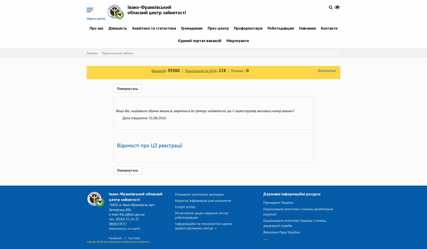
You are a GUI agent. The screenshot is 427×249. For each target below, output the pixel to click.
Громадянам (192, 28)
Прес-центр (218, 28)
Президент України (278, 202)
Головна (92, 53)
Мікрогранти (237, 40)
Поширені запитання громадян (199, 194)
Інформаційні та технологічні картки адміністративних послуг (203, 225)
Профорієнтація (248, 28)
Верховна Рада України (281, 232)
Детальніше (327, 70)
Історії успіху (185, 206)
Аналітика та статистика (154, 28)
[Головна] (117, 12)
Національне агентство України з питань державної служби (294, 223)
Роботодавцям (281, 28)
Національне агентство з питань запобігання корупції (298, 211)
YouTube (134, 238)
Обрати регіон (96, 18)
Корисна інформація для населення (203, 200)
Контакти (329, 28)
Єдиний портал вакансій (199, 40)
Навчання (307, 28)
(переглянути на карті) (124, 229)
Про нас (96, 28)
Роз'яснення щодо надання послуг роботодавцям (202, 215)
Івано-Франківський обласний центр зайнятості (156, 10)
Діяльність (118, 28)
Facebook (115, 238)
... (265, 237)
